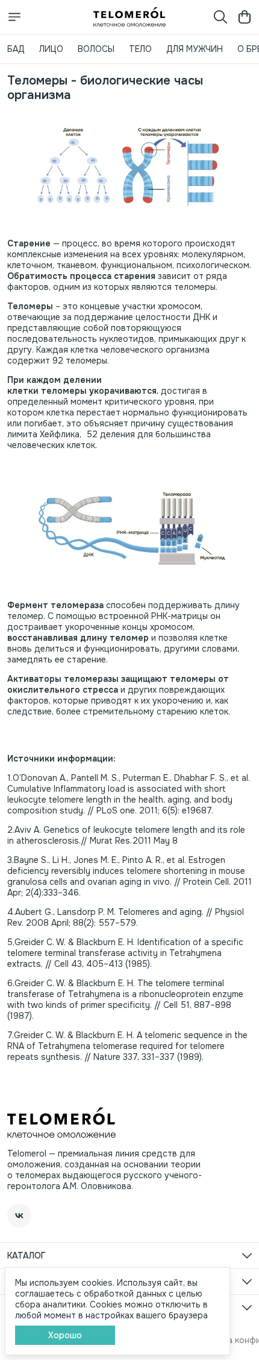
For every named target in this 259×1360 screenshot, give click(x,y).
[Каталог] (14, 17)
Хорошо (65, 1335)
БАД (16, 48)
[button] (19, 1216)
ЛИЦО (51, 48)
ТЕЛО (140, 48)
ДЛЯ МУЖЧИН (194, 48)
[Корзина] (244, 17)
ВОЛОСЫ (96, 48)
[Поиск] (220, 17)
